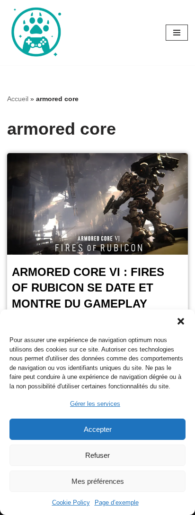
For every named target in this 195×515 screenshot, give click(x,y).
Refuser (97, 455)
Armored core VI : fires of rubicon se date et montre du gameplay (88, 288)
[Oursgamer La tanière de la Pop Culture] (35, 33)
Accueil (17, 99)
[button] (181, 321)
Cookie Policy (71, 502)
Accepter (98, 429)
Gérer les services (95, 403)
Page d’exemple (117, 502)
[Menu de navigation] (177, 33)
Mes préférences (97, 481)
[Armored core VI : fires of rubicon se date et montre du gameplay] (97, 204)
